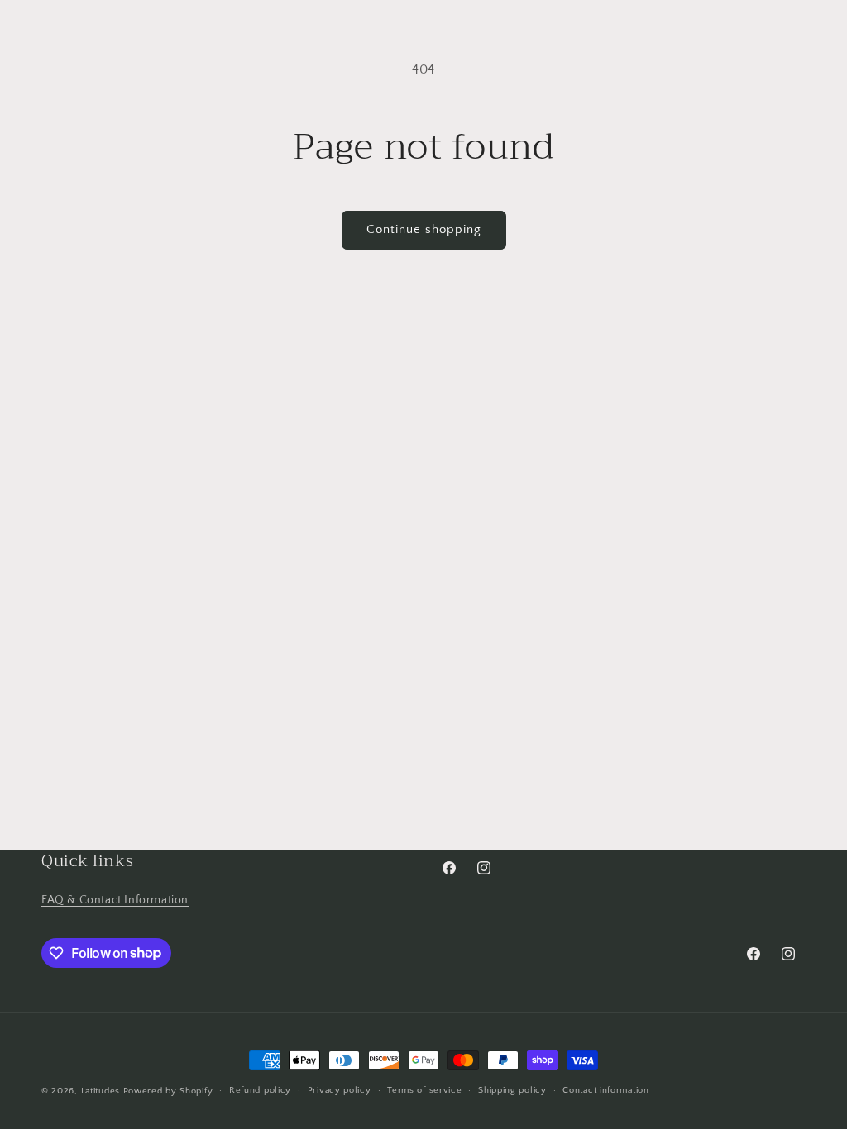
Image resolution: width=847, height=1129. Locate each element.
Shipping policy (512, 1090)
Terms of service (424, 1090)
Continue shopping (423, 229)
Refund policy (260, 1090)
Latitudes (100, 1091)
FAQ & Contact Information (115, 900)
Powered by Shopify (168, 1091)
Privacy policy (339, 1090)
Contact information (605, 1090)
